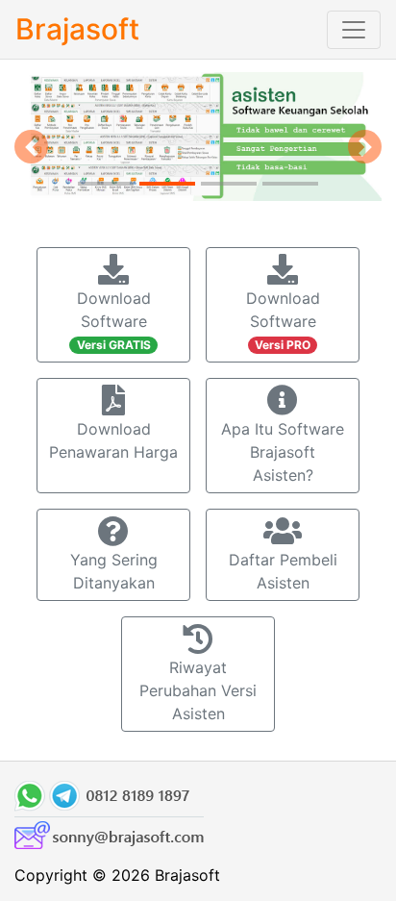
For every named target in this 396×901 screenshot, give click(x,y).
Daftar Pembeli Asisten (283, 571)
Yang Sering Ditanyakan (114, 571)
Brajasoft (77, 29)
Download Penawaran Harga (113, 440)
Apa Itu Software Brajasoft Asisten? (282, 452)
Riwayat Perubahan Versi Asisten (198, 690)
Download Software (114, 320)
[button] (31, 146)
